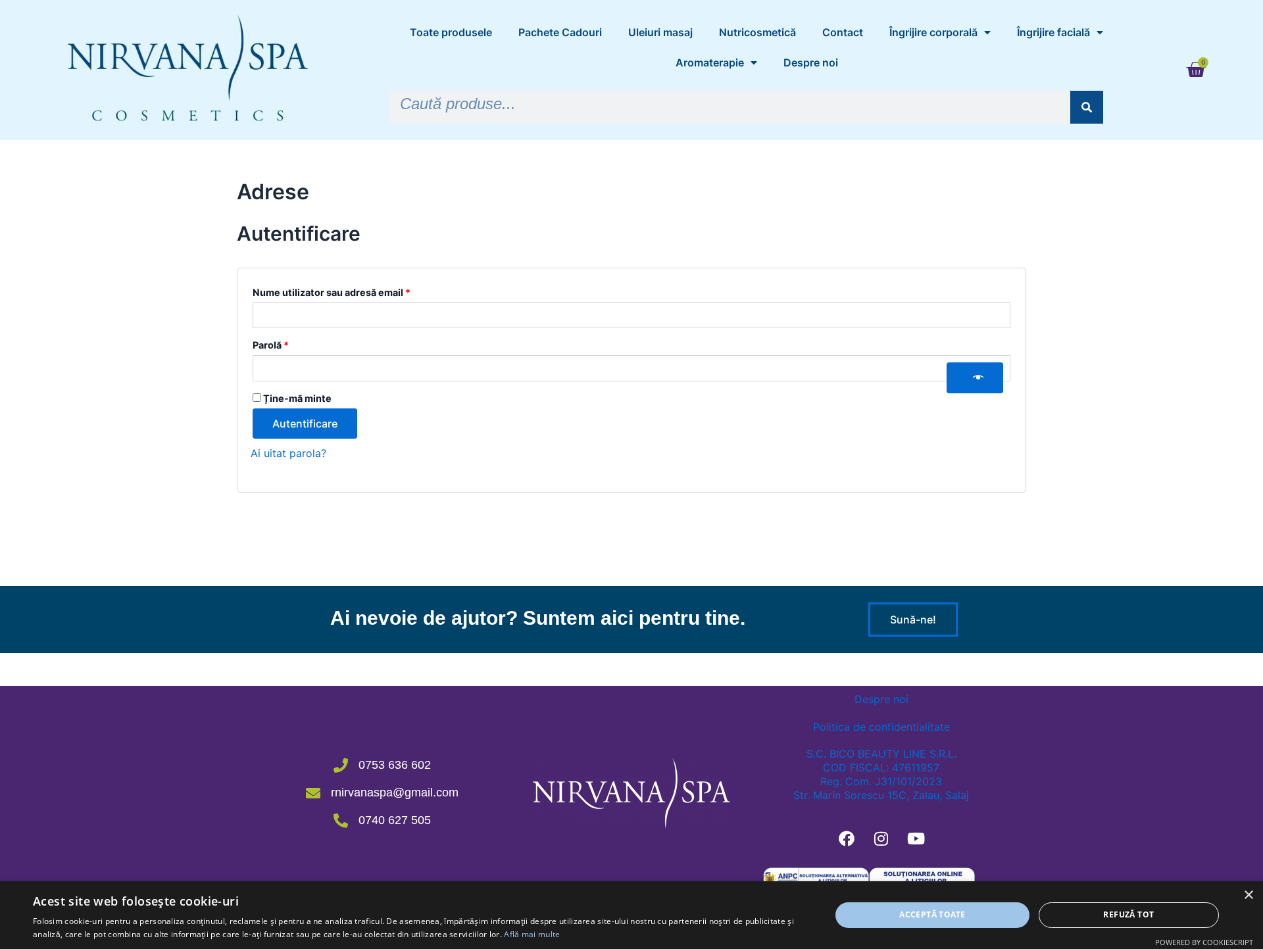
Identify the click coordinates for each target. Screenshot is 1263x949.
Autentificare (304, 423)
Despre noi (810, 62)
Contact (842, 32)
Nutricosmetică (757, 32)
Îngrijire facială (1053, 32)
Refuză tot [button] (1128, 914)
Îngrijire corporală (933, 32)
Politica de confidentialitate (881, 726)
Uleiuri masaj (660, 32)
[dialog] (631, 915)
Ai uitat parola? (288, 453)
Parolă (296, 343)
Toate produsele (451, 32)
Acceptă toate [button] (932, 914)
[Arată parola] (975, 377)
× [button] (1248, 895)
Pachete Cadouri (560, 32)
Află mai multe (532, 934)
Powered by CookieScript (1204, 942)
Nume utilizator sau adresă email (357, 290)
